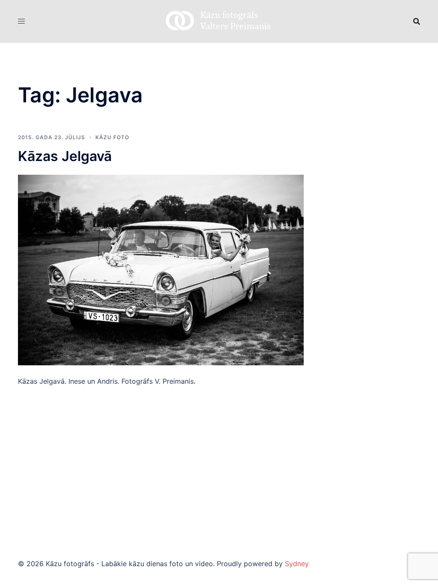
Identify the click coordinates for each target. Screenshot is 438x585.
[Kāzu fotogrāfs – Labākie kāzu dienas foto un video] (219, 20)
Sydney (297, 563)
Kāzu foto (112, 137)
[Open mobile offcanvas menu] (21, 21)
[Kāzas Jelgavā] (161, 269)
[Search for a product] (416, 21)
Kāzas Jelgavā (65, 156)
